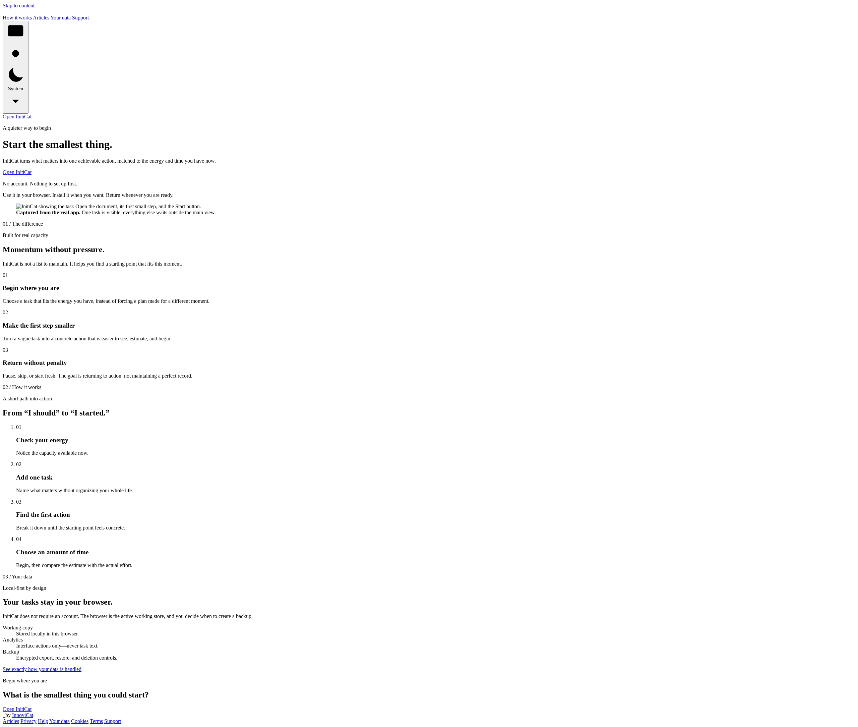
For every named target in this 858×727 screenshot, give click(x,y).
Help (43, 721)
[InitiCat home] (3, 11)
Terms (96, 721)
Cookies (79, 721)
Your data (60, 17)
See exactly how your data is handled (42, 669)
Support (80, 17)
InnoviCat (22, 715)
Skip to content (19, 5)
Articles (41, 17)
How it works (17, 17)
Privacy (28, 721)
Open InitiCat (17, 116)
